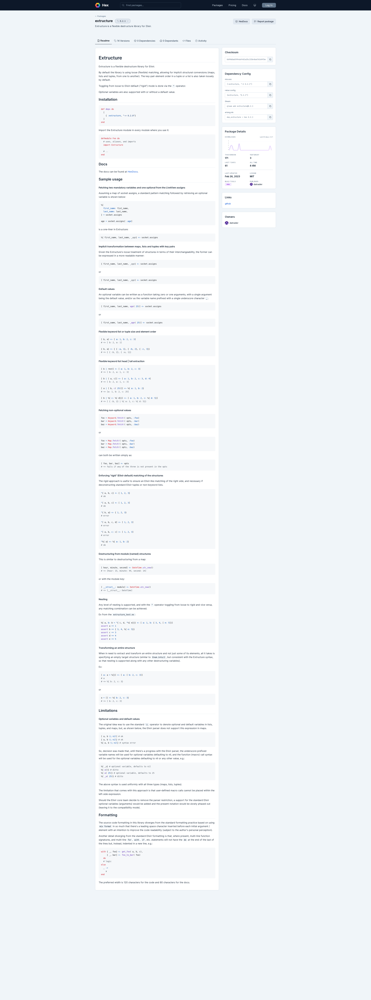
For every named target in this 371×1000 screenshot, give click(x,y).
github (228, 203)
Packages (217, 5)
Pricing (232, 5)
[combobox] (150, 5)
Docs (245, 5)
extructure (104, 21)
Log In (268, 5)
